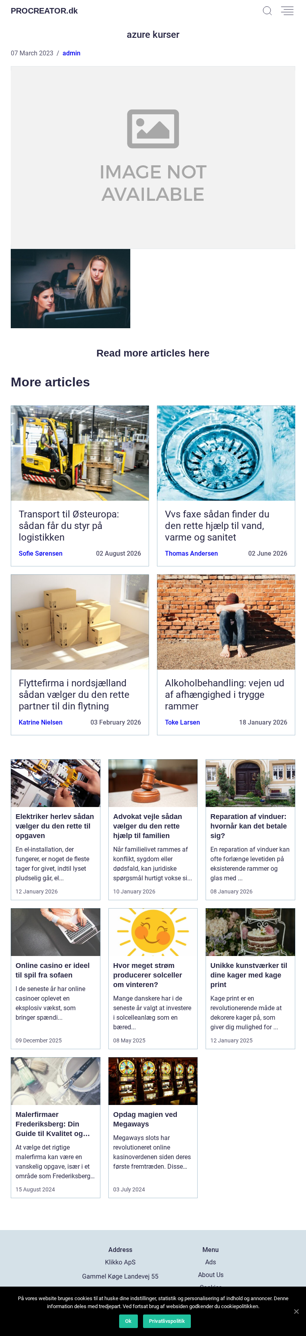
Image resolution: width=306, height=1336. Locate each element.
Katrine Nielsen (41, 722)
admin (71, 53)
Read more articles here (153, 352)
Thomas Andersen (191, 553)
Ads (210, 1262)
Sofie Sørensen (41, 553)
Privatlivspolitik (167, 1321)
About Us (211, 1275)
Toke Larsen (182, 722)
